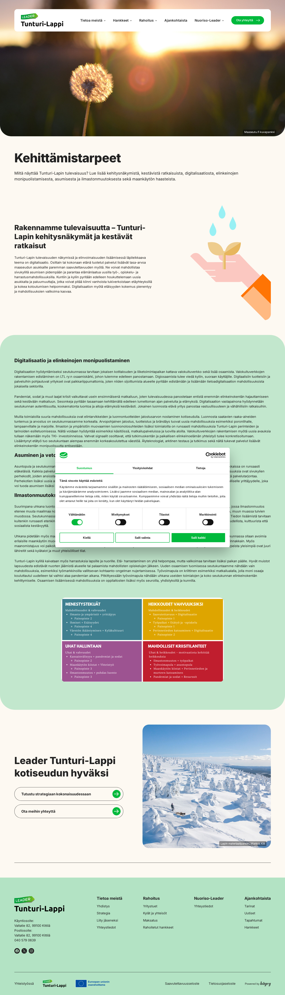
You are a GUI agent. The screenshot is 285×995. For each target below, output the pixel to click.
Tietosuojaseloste (222, 983)
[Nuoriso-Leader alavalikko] (223, 20)
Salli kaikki (198, 537)
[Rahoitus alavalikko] (156, 20)
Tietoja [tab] (200, 468)
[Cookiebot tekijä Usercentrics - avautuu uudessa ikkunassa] (208, 455)
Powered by (258, 983)
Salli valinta (142, 537)
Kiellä (87, 537)
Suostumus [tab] (84, 468)
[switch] (120, 522)
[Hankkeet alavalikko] (131, 20)
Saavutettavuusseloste (182, 983)
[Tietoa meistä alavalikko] (105, 20)
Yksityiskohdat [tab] (142, 468)
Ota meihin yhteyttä (38, 811)
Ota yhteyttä (244, 20)
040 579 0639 (25, 940)
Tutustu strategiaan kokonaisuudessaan (56, 794)
